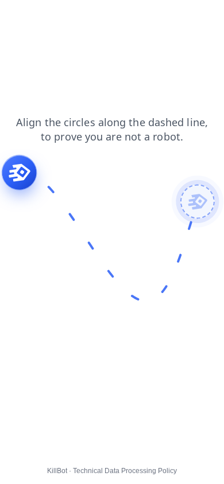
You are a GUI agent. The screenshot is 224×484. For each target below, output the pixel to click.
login (16, 16)
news (48, 16)
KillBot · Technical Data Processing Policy (112, 471)
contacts (87, 16)
